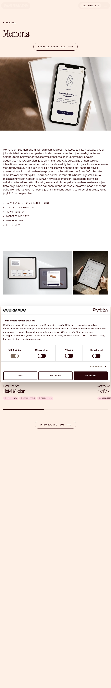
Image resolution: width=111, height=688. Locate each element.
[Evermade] (16, 5)
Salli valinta (55, 375)
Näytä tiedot (96, 366)
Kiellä (20, 375)
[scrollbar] (55, 409)
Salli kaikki (90, 375)
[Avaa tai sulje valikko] (105, 5)
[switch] (42, 356)
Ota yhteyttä (91, 5)
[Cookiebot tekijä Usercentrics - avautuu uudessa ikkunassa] (95, 310)
